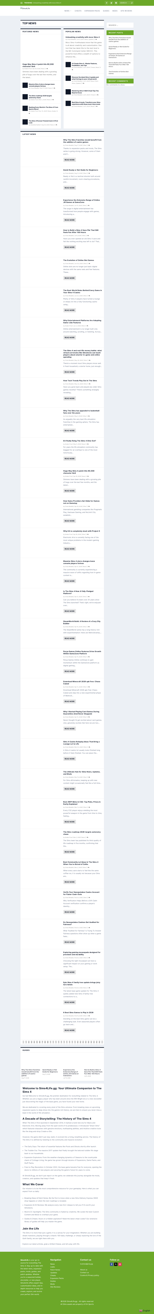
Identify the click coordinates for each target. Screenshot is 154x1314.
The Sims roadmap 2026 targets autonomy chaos (40, 96)
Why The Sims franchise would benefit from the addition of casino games (82, 141)
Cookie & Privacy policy (89, 1275)
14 (61, 1043)
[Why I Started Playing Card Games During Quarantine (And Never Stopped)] (42, 723)
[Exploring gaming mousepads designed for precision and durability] (42, 964)
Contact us (84, 1272)
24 (88, 1043)
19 (75, 1043)
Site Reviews (126, 11)
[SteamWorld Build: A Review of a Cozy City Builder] (42, 633)
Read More (70, 160)
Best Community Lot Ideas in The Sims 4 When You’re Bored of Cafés (80, 863)
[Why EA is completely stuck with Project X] (42, 543)
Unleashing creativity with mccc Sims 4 (47, 3)
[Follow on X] (115, 1264)
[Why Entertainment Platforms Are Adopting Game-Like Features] (42, 332)
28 (99, 1043)
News (66, 11)
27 (96, 1043)
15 (64, 1043)
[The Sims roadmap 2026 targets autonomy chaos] (25, 96)
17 (69, 1043)
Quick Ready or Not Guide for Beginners (80, 170)
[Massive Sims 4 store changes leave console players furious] (25, 85)
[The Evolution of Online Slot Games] (42, 272)
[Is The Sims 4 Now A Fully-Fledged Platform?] (42, 603)
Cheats (78, 11)
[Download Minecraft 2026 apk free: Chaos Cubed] (42, 693)
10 (50, 1043)
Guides (106, 11)
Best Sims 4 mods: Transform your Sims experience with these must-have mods (86, 103)
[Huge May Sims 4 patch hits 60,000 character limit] (40, 47)
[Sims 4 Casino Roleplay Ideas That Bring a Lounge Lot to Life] (42, 753)
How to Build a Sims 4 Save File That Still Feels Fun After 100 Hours (80, 231)
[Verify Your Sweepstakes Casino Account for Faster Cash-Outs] (42, 904)
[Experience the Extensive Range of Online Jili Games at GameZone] (42, 212)
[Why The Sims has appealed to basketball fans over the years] (42, 422)
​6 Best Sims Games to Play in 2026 (78, 1012)
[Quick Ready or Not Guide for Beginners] (42, 182)
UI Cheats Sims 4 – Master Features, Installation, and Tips (84, 64)
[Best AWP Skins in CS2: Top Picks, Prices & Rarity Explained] (42, 814)
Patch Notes (55, 1270)
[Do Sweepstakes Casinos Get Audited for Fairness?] (42, 934)
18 (72, 1043)
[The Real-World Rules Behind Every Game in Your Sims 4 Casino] (42, 302)
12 (55, 1043)
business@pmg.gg (86, 1264)
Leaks (52, 1267)
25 (91, 1043)
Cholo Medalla (35, 88)
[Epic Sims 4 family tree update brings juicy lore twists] (42, 994)
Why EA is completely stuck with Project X (81, 531)
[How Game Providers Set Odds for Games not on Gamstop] (42, 513)
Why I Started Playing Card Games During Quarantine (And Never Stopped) (81, 713)
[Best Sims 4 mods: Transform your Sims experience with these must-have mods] (68, 103)
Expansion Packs (92, 11)
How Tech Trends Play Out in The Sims (80, 381)
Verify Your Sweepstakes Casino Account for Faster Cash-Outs (81, 893)
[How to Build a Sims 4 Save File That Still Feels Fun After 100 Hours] (42, 242)
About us (83, 1270)
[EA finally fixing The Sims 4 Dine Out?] (42, 453)
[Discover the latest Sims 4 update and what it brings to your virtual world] (68, 78)
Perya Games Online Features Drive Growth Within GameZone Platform (82, 652)
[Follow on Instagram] (120, 1264)
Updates (91, 39)
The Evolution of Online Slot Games (78, 260)
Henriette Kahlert (36, 125)
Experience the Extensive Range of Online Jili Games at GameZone (81, 201)
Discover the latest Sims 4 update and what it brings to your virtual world (85, 78)
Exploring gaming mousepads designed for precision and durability (82, 953)
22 (83, 1043)
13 (58, 1043)
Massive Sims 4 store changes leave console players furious (42, 85)
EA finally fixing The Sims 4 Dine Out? (79, 441)
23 (85, 1043)
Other (84, 145)
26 (93, 1043)
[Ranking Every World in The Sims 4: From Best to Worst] (25, 108)
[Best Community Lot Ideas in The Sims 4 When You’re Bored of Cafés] (42, 874)
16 (66, 1043)
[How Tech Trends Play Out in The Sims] (42, 392)
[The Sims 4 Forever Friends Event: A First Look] (25, 122)
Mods (114, 11)
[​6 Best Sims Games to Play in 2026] (42, 1024)
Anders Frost (28, 68)
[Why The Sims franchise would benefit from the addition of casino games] (42, 152)
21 (80, 1043)
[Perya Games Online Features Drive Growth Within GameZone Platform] (42, 663)
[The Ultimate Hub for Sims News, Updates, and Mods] (42, 783)
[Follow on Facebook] (111, 1264)
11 (53, 1043)
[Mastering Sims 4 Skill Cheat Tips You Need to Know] (68, 91)
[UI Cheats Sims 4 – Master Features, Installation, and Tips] (68, 64)
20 (77, 1043)
